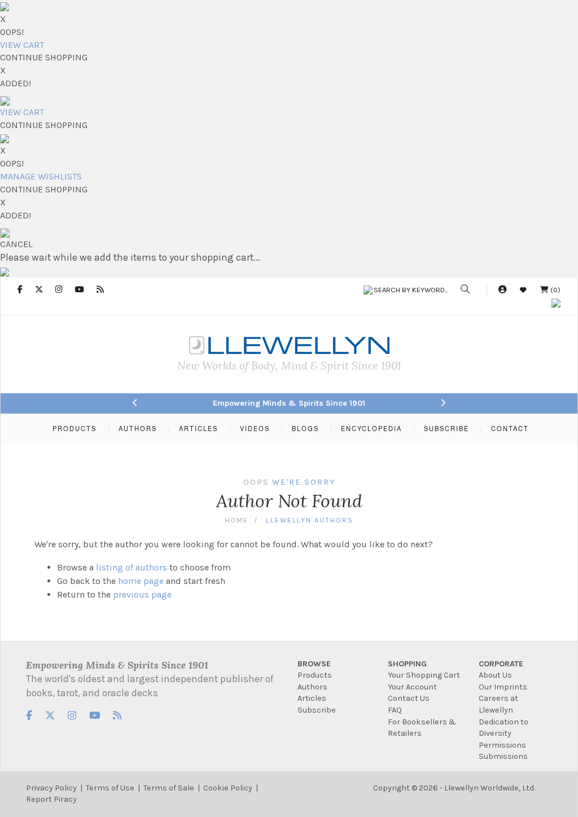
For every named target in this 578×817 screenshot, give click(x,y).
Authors (312, 687)
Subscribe (316, 710)
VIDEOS (255, 428)
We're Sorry (303, 482)
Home (236, 520)
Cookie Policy (227, 788)
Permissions (502, 745)
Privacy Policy (51, 788)
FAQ (395, 710)
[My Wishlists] (523, 290)
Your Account (412, 687)
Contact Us (409, 698)
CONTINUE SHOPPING (43, 57)
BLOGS (305, 428)
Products (314, 675)
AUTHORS (138, 428)
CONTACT (510, 428)
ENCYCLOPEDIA (371, 428)
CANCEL (16, 244)
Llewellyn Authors (309, 520)
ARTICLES (198, 428)
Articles (311, 698)
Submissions (503, 756)
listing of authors (131, 567)
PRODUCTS (74, 428)
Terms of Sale (168, 788)
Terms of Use (110, 788)
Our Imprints (503, 687)
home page (141, 581)
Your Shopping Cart (424, 675)
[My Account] (502, 290)
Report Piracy (51, 799)
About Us (495, 675)
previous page (142, 594)
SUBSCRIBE (446, 428)
